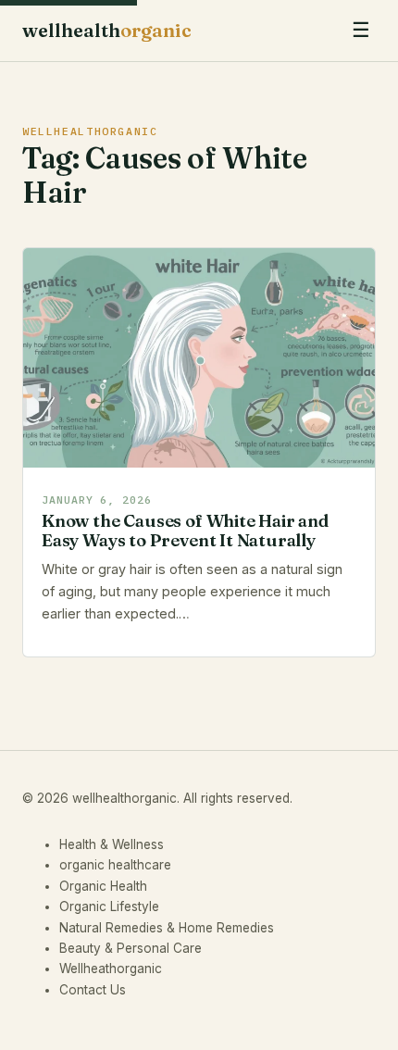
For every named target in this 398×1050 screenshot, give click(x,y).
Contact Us (92, 989)
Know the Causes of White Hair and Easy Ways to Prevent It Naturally (185, 530)
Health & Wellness (111, 844)
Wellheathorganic (110, 968)
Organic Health (103, 886)
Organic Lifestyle (109, 906)
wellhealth (107, 30)
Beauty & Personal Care (130, 948)
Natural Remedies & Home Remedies (166, 927)
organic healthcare (115, 864)
